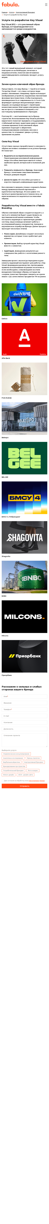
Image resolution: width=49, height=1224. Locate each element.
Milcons (5, 636)
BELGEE (5, 477)
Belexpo (5, 438)
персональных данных (37, 781)
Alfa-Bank (6, 358)
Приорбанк (7, 675)
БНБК (4, 596)
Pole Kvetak (7, 398)
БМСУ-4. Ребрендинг (11, 517)
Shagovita (6, 556)
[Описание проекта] (24, 746)
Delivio (4, 319)
